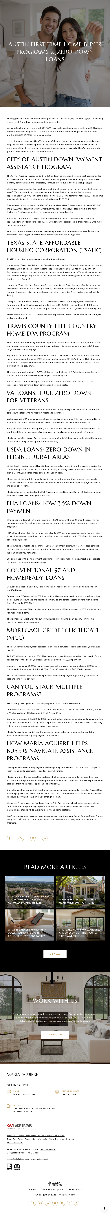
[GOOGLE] (62, 1203)
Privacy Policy (66, 1194)
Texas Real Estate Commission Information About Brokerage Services (40, 1139)
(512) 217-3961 (70, 1094)
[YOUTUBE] (55, 1203)
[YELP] (69, 1203)
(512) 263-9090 (48, 1149)
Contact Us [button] (55, 1034)
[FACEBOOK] (33, 1203)
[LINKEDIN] (47, 1203)
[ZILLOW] (76, 1203)
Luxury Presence (73, 1189)
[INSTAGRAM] (40, 1203)
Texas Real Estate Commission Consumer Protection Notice (36, 1135)
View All (55, 954)
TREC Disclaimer (15, 1142)
